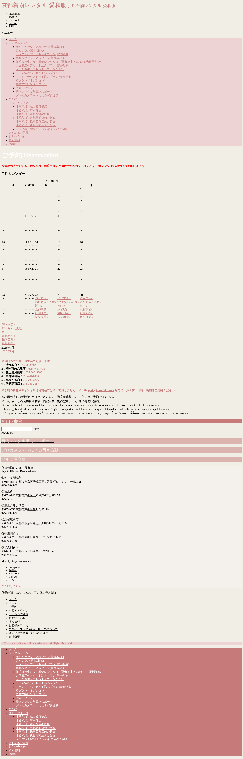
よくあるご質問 (18, 132)
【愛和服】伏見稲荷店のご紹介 (36, 125)
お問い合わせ (17, 136)
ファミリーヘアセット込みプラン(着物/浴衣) (44, 76)
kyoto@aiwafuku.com (101, 390)
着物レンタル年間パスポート (34, 91)
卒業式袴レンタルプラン (31, 84)
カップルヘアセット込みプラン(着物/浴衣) (42, 54)
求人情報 (14, 140)
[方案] (12, 144)
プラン (13, 603)
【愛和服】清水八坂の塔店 (33, 114)
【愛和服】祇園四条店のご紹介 (36, 121)
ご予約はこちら (11, 586)
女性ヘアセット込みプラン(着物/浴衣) (40, 46)
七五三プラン (24, 87)
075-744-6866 (31, 376)
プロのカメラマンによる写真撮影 (37, 95)
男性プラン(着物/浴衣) (30, 50)
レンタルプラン (18, 43)
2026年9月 (7, 351)
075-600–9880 (34, 372)
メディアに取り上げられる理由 (28, 632)
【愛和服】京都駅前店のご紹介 (36, 117)
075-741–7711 (36, 368)
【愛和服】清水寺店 (28, 110)
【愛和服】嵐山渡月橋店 (31, 106)
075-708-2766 (31, 379)
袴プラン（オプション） (31, 80)
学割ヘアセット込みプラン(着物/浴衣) (40, 57)
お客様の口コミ (18, 625)
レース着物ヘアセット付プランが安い (40, 69)
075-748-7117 (31, 383)
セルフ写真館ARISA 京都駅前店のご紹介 (42, 129)
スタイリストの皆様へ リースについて (33, 629)
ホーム (13, 39)
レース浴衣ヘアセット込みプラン (37, 72)
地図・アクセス (18, 102)
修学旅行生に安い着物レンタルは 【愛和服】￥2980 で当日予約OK (59, 61)
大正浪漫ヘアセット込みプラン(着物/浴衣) (42, 65)
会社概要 (14, 636)
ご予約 (13, 99)
